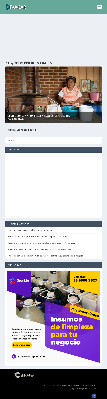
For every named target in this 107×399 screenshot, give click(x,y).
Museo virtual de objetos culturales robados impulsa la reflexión (37, 236)
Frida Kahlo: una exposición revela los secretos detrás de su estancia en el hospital (46, 256)
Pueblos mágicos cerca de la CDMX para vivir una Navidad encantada (39, 249)
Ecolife (21, 119)
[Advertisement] (53, 38)
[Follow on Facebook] (94, 396)
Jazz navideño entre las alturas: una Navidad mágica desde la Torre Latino (42, 243)
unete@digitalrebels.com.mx (84, 385)
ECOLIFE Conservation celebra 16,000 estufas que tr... (39, 116)
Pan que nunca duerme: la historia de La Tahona (30, 230)
